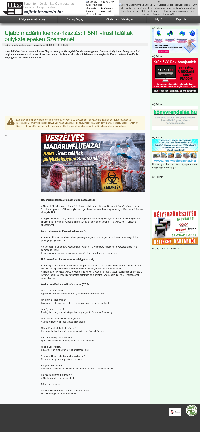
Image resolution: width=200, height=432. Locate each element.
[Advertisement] (75, 87)
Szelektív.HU (107, 1)
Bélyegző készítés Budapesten (167, 248)
